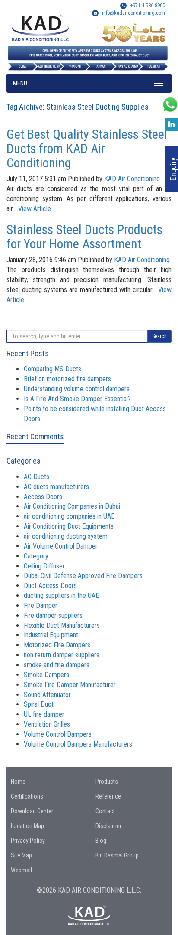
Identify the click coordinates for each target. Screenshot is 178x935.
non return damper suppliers (61, 655)
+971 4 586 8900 (147, 6)
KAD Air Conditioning (132, 179)
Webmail (21, 870)
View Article (34, 209)
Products (106, 782)
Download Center (32, 811)
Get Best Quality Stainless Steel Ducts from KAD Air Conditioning (86, 148)
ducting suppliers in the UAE (61, 595)
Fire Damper (40, 605)
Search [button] (159, 336)
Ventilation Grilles (47, 724)
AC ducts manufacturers (56, 487)
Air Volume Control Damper (61, 546)
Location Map (27, 826)
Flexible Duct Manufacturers (62, 625)
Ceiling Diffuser (44, 566)
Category (36, 556)
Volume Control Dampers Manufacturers (78, 744)
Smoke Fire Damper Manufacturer (70, 685)
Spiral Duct (39, 704)
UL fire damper (44, 714)
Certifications (27, 796)
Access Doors (43, 497)
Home (18, 782)
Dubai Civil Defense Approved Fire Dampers (83, 575)
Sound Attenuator (47, 695)
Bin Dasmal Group (117, 855)
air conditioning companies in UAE (69, 516)
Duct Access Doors (50, 585)
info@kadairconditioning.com (133, 13)
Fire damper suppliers (53, 615)
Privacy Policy (28, 841)
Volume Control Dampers (58, 734)
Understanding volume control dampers (77, 389)
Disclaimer (108, 826)
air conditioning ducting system (66, 536)
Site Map (21, 855)
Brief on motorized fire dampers (67, 379)
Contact (105, 811)
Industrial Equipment (51, 635)
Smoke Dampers (46, 675)
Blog (100, 841)
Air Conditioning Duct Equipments (69, 526)
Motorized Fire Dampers (57, 645)
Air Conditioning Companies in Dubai (72, 506)
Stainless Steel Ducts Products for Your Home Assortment (84, 236)
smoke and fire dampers (56, 665)
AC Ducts (36, 477)
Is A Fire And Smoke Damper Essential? (77, 399)
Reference (108, 796)
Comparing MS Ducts (52, 369)
